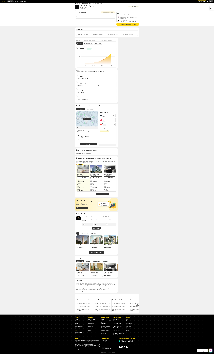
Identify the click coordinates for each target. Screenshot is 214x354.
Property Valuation (116, 319)
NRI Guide (127, 330)
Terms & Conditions (78, 332)
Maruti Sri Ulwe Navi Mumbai (82, 307)
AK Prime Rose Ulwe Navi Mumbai (118, 306)
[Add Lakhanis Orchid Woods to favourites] (115, 237)
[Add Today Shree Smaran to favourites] (101, 264)
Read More (84, 220)
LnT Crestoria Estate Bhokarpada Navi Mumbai (137, 309)
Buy (15, 1)
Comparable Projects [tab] (88, 43)
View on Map (102, 145)
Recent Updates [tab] (98, 43)
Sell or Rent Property (202, 1)
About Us (76, 319)
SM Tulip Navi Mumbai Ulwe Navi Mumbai (119, 303)
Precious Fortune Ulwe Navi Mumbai (118, 307)
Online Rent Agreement (117, 327)
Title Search (115, 320)
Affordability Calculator (117, 324)
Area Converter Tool (116, 334)
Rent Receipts (115, 329)
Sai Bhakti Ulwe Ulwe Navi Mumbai (83, 306)
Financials (77, 323)
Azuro (89, 327)
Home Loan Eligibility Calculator (118, 331)
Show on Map (87, 118)
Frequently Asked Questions (79, 324)
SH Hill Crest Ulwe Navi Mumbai (135, 303)
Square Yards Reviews (79, 326)
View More (79, 310)
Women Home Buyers (129, 331)
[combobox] (88, 141)
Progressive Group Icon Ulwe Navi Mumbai (102, 306)
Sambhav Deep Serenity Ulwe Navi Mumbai (84, 304)
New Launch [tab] (88, 261)
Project (21, 1)
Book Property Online (91, 331)
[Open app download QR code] (212, 8)
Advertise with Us (103, 327)
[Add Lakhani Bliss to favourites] (88, 237)
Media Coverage (77, 322)
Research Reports (129, 323)
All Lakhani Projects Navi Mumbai (95, 252)
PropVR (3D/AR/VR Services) (105, 326)
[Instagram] (127, 347)
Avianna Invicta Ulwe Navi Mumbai (118, 309)
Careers (76, 320)
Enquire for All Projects (90, 193)
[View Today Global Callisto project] (110, 169)
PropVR (89, 329)
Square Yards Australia (91, 322)
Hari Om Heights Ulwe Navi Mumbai (136, 307)
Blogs (25, 1)
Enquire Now (83, 177)
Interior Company (90, 326)
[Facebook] (120, 347)
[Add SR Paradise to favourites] (88, 264)
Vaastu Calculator (116, 322)
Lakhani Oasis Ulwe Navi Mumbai (101, 307)
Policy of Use (77, 333)
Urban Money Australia (91, 324)
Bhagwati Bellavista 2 (94, 174)
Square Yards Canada (91, 319)
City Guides (128, 324)
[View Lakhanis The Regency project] (83, 169)
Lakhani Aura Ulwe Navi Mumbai (100, 303)
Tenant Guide (128, 329)
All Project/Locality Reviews (117, 326)
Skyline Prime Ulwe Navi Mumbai (135, 301)
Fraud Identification (78, 335)
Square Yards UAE (91, 320)
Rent (18, 1)
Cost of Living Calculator (117, 323)
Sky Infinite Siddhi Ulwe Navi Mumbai (118, 304)
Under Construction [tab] (84, 233)
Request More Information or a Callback (128, 24)
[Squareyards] (3, 1)
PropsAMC (89, 330)
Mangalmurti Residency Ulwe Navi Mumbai (84, 309)
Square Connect (103, 322)
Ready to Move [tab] (93, 233)
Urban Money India (91, 323)
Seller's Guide (128, 327)
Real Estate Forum (129, 322)
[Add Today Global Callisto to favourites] (115, 264)
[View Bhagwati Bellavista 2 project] (96, 169)
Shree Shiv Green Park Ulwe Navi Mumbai (137, 306)
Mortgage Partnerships (104, 331)
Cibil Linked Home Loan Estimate (108, 12)
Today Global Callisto (108, 174)
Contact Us (77, 327)
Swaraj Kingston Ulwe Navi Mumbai (101, 304)
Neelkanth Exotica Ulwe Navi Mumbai (101, 309)
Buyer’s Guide (128, 326)
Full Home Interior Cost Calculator (118, 333)
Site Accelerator (103, 324)
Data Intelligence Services (105, 330)
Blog (127, 319)
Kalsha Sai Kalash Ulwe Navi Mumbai (83, 303)
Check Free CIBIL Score (117, 330)
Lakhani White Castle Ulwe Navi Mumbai (102, 301)
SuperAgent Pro (103, 333)
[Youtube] (124, 347)
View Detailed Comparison (102, 193)
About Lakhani (96, 228)
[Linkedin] (122, 347)
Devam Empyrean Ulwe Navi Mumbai (83, 301)
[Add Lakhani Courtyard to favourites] (101, 237)
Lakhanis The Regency (81, 174)
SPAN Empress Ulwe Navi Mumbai (118, 301)
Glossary (127, 320)
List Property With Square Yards (106, 320)
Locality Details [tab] (90, 109)
